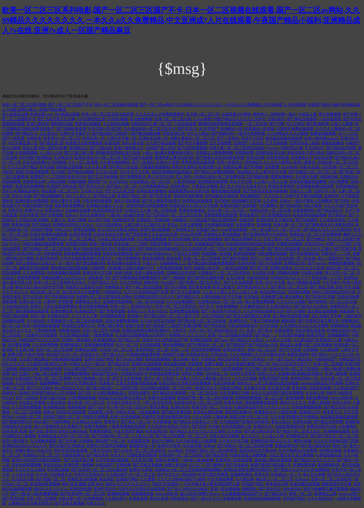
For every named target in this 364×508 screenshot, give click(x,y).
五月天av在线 (106, 172)
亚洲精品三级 (325, 494)
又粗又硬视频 (191, 225)
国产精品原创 (97, 455)
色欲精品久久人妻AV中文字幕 (261, 172)
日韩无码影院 (160, 244)
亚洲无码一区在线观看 (234, 460)
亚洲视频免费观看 (99, 345)
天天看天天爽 (306, 177)
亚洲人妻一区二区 (288, 225)
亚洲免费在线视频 (184, 311)
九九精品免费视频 (151, 239)
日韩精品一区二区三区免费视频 (315, 234)
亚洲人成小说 (30, 302)
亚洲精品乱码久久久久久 (154, 297)
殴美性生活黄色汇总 (78, 326)
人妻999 (49, 302)
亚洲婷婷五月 (297, 436)
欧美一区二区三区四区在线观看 (108, 114)
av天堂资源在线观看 (112, 460)
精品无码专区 (229, 359)
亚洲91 (35, 306)
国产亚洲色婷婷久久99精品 (264, 234)
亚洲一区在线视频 (225, 489)
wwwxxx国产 (348, 494)
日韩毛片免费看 (95, 417)
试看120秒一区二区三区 (248, 417)
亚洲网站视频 (118, 494)
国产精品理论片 (330, 210)
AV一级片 (66, 263)
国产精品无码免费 (328, 422)
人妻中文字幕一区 (121, 138)
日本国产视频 (41, 230)
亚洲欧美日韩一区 (153, 138)
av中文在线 (269, 326)
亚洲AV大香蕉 (167, 162)
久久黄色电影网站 (115, 162)
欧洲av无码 (341, 402)
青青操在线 (20, 225)
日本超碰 (46, 167)
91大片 (15, 244)
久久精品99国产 (346, 388)
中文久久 (117, 455)
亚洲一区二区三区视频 (201, 258)
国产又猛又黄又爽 (79, 460)
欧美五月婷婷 (164, 321)
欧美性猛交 (127, 249)
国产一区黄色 (228, 138)
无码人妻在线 (133, 143)
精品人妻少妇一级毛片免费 (44, 148)
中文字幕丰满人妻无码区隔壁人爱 (212, 484)
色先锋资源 (52, 254)
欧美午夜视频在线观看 (48, 234)
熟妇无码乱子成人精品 (305, 153)
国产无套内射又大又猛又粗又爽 (151, 234)
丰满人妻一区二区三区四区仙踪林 (237, 148)
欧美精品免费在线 (164, 374)
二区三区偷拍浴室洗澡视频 (276, 383)
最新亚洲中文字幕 (336, 484)
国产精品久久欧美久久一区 (195, 422)
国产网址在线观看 (302, 119)
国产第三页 (258, 268)
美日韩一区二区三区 (203, 114)
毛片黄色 (221, 201)
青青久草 (261, 475)
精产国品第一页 (252, 249)
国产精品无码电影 (341, 148)
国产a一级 (152, 378)
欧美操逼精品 (105, 340)
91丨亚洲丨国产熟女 (256, 330)
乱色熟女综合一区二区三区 (220, 302)
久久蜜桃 (270, 201)
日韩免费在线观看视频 (82, 254)
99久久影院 (313, 206)
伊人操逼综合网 (15, 114)
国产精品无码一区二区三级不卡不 (172, 316)
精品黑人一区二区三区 (274, 479)
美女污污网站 (162, 441)
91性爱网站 (268, 206)
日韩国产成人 (207, 230)
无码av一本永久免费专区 (85, 215)
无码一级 (37, 316)
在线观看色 (245, 225)
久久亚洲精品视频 (74, 335)
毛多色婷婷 (247, 263)
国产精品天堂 (118, 364)
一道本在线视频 (234, 268)
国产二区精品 (27, 398)
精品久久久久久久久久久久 (127, 484)
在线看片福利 (77, 244)
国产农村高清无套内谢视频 (265, 191)
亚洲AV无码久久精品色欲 (66, 431)
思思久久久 (267, 374)
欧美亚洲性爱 (80, 234)
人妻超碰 (219, 417)
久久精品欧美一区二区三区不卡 (149, 129)
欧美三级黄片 (224, 287)
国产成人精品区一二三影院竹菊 (112, 388)
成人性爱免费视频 (259, 302)
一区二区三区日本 (203, 393)
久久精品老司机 (332, 220)
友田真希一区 (99, 278)
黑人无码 (183, 177)
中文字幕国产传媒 (234, 393)
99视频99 (179, 220)
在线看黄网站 (304, 210)
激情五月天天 (206, 388)
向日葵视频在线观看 (63, 273)
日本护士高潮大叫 (89, 475)
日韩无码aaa (314, 244)
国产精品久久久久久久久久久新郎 (197, 431)
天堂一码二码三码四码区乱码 (213, 330)
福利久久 (244, 383)
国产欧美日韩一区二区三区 (82, 494)
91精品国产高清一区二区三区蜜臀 (43, 378)
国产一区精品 (253, 359)
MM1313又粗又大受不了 (292, 364)
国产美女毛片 (269, 489)
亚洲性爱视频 (244, 254)
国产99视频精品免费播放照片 (136, 278)
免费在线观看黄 (323, 134)
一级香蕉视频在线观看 (127, 426)
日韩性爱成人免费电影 (248, 455)
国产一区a (96, 407)
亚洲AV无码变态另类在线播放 (36, 460)
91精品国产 (104, 465)
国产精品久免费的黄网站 (214, 172)
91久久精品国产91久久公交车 (88, 369)
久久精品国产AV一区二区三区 (130, 475)
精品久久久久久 (293, 402)
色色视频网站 (227, 306)
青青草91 (111, 422)
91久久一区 (183, 244)
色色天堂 (44, 451)
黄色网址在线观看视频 (69, 268)
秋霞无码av (54, 210)
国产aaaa (221, 340)
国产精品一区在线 (123, 167)
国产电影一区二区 (51, 479)
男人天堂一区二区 (340, 273)
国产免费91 (188, 282)
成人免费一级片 (186, 359)
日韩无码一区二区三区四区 (181, 455)
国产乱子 (206, 306)
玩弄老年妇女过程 (108, 234)
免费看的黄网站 (77, 374)
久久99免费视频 (45, 345)
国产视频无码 (222, 134)
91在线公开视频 (32, 402)
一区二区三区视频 (26, 412)
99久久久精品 (198, 134)
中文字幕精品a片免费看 (297, 451)
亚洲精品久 (78, 148)
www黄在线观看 (233, 230)
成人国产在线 (99, 220)
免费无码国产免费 (273, 378)
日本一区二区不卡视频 (101, 330)
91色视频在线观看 (219, 225)
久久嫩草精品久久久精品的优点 (266, 306)
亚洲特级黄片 (71, 345)
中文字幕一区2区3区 (105, 129)
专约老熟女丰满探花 (221, 196)
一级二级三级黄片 (47, 374)
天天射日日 (63, 158)
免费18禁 (15, 354)
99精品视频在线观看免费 (43, 244)
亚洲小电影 (123, 273)
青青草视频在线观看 (198, 162)
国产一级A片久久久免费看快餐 (216, 499)
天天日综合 (118, 182)
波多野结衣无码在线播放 (146, 206)
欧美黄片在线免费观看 (84, 143)
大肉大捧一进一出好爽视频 (80, 499)
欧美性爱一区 (210, 167)
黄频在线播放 (332, 143)
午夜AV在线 (309, 167)
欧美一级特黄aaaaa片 (321, 138)
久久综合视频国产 (181, 302)
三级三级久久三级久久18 (144, 225)
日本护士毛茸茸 (243, 374)
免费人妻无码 (175, 465)
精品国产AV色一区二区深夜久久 (73, 354)
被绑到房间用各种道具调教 (220, 124)
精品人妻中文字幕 (65, 201)
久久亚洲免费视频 (26, 407)
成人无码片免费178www (200, 494)
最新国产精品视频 (34, 268)
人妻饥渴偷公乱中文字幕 (221, 297)
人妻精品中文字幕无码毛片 (30, 503)
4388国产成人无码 (160, 148)
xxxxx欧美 (289, 167)
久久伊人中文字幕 (233, 441)
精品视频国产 (251, 196)
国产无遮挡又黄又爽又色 (318, 321)
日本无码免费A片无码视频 (44, 162)
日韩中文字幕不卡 (75, 134)
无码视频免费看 (112, 316)
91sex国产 (169, 282)
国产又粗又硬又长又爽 (56, 119)
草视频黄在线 (142, 494)
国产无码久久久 (92, 186)
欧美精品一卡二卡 (286, 475)
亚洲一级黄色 (304, 162)
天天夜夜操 (161, 422)
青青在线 (299, 388)
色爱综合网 (232, 167)
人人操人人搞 (50, 153)
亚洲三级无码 (37, 124)
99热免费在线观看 (272, 254)
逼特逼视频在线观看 (32, 311)
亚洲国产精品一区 (132, 196)
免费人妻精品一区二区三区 (192, 138)
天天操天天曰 (91, 191)
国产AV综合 (32, 297)
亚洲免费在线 (62, 311)
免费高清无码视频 (82, 479)
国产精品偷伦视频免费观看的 (211, 263)
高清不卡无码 (252, 138)
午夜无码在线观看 (97, 201)
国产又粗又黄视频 (148, 465)
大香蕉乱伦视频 (205, 186)
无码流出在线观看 (71, 412)
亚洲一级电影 (336, 374)
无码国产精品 (252, 484)
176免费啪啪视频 (82, 398)
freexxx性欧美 (341, 398)
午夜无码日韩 (257, 278)
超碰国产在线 (173, 354)
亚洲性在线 (302, 422)
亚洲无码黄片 (234, 350)
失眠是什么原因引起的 (84, 287)
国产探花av (337, 215)
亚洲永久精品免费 (208, 412)
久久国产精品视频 (161, 143)
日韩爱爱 (195, 364)
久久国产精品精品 (34, 359)
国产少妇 (36, 431)
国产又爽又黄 (345, 249)
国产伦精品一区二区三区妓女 (47, 249)
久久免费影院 (34, 273)
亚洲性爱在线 (304, 465)
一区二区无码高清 (157, 402)
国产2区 (84, 393)
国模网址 (249, 489)
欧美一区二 (119, 306)
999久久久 (62, 230)
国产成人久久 (113, 354)
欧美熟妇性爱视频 (45, 484)
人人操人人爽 (272, 436)
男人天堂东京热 (161, 177)
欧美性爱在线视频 (305, 484)
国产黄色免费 (199, 287)
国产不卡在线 (290, 350)
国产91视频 (253, 167)
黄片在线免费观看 (93, 306)
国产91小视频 (175, 287)
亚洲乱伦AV (180, 407)
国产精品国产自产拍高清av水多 (252, 345)
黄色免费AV (249, 215)
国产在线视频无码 (276, 215)
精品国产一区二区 (110, 441)
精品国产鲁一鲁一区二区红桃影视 (205, 398)
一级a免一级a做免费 (196, 460)
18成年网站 (61, 422)
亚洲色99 (331, 196)
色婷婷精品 (339, 326)
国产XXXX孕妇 (39, 388)
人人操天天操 (22, 475)
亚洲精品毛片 (142, 306)
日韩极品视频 (287, 273)
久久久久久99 (342, 354)
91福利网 (37, 239)
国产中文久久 (168, 475)
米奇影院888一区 (304, 378)
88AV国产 (42, 422)
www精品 (175, 451)
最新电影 (288, 321)
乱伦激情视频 (141, 119)
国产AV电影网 (270, 263)
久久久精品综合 (320, 499)
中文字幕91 (331, 282)
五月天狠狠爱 (220, 143)
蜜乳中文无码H (184, 167)
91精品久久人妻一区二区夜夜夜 (151, 210)
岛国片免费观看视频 (121, 321)
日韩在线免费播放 (151, 191)
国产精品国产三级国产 (110, 134)
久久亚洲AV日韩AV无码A (169, 426)
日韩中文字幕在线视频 (303, 196)
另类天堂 (15, 210)
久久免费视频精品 (153, 186)
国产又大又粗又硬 (120, 191)
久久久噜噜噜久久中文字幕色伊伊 (257, 354)
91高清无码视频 (292, 335)
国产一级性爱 (13, 138)
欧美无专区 (233, 402)
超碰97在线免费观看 (32, 172)
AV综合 (226, 407)
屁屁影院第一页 (142, 446)
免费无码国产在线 (321, 426)
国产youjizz (317, 263)
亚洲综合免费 (86, 350)
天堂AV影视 (29, 215)
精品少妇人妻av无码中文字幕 (39, 287)
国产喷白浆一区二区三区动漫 (202, 321)
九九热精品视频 (116, 124)
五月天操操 (235, 278)
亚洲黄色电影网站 (118, 302)
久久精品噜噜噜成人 (109, 393)
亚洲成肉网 (294, 398)
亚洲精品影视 (201, 340)
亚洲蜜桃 (263, 225)
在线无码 (246, 220)
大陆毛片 (179, 330)
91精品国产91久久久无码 (39, 340)
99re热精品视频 (67, 114)
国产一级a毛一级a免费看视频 (34, 494)
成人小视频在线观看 (303, 282)
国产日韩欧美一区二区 (110, 436)
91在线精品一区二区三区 (151, 182)
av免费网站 (347, 426)
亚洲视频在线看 (336, 431)
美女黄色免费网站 (69, 206)
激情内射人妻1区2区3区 (174, 158)
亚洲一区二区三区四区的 (176, 306)
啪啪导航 (151, 282)
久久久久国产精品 (23, 167)
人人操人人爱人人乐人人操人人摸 (230, 292)
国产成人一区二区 (121, 186)
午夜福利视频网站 (155, 167)
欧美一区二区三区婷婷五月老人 (60, 282)
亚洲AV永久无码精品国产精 (165, 340)
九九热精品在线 (15, 306)
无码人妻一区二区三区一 (227, 210)
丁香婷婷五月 (183, 230)
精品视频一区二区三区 (60, 191)
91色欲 (214, 426)
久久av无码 (201, 417)
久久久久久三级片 (317, 249)
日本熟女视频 (299, 292)
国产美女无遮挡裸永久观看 (248, 316)
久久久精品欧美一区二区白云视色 (209, 249)
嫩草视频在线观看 (226, 191)
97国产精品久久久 (103, 282)
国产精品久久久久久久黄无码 (327, 230)
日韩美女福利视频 (188, 196)
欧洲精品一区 (231, 129)
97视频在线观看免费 (143, 354)
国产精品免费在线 (176, 412)
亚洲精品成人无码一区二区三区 (64, 436)
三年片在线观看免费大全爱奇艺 (86, 258)
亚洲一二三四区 (339, 244)
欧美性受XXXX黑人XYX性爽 (193, 206)
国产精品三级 (104, 196)
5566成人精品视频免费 (116, 239)
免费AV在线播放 (161, 398)
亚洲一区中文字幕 (270, 282)
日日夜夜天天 (61, 475)
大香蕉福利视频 (169, 268)
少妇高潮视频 (231, 369)
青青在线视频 (84, 230)
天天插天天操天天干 (123, 402)
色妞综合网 (28, 369)
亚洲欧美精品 (281, 268)
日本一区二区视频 (41, 499)
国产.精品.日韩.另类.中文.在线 (335, 287)
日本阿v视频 (117, 119)
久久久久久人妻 (84, 316)
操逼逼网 (346, 311)
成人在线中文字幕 (326, 316)
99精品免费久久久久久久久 (63, 278)
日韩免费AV (180, 186)
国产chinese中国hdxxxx (153, 254)
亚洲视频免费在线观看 (315, 186)
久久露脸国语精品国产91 (241, 494)
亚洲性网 (123, 465)
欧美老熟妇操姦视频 (309, 215)
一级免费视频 (102, 335)
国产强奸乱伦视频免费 (205, 278)
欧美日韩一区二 (205, 407)
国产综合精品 (237, 465)
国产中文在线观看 (238, 282)
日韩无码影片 (139, 393)
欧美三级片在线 (53, 398)
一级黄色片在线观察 (40, 335)
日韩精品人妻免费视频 (214, 153)
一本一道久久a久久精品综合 (289, 359)
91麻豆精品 (56, 402)
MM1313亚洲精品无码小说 (333, 292)
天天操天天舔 (279, 388)
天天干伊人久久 (15, 292)
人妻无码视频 (184, 182)
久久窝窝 (147, 479)
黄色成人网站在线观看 (273, 460)
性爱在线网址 (73, 455)
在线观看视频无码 (290, 426)
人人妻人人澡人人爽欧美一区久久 (203, 378)
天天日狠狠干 (26, 383)
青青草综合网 (277, 484)
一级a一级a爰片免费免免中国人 (168, 153)
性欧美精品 (179, 499)
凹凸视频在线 (257, 177)
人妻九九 (58, 220)
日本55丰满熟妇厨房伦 (20, 191)
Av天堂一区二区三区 (116, 350)
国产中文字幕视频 (192, 143)
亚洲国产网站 (127, 479)
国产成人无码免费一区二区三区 (181, 436)
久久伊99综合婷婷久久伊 (263, 311)
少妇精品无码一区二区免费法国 (218, 177)
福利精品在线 (62, 124)
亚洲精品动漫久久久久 (105, 206)
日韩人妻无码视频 (224, 436)
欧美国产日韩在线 (62, 186)
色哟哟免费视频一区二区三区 (259, 398)
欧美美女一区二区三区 (61, 138)
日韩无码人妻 (291, 148)
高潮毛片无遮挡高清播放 (106, 446)
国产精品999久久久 (253, 287)
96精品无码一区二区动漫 (270, 210)
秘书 (188, 268)
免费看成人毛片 (88, 302)
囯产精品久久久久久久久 (314, 460)
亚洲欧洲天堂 (123, 220)
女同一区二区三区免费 (54, 350)
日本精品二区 (216, 374)
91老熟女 (208, 359)
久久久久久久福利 (291, 302)
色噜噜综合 (113, 287)
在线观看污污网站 (236, 114)
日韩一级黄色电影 (149, 273)
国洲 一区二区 (300, 494)
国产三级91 (20, 374)
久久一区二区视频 (83, 162)
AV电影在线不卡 (134, 374)
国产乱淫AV (187, 129)
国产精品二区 (129, 340)
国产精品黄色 (216, 455)
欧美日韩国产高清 (37, 206)
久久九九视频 (245, 378)
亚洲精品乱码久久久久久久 (24, 446)
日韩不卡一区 (325, 191)
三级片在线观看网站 (60, 306)
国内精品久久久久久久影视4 (268, 162)
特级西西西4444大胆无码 (188, 191)
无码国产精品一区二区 (61, 417)
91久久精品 (295, 124)
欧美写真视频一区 (236, 426)
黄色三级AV (281, 422)
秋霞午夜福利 (95, 426)
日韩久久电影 (192, 374)
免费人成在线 (319, 402)
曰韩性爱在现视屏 (142, 455)
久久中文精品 (131, 282)
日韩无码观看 (320, 388)
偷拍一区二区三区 (262, 350)
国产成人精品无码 (259, 431)
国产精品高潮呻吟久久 (242, 239)
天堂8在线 (219, 354)
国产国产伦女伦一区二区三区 (334, 436)
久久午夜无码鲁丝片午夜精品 (294, 417)
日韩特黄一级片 (283, 114)
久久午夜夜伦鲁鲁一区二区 (247, 364)
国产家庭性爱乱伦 (17, 422)
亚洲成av (134, 316)
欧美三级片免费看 (213, 475)
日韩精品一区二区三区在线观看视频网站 (187, 470)
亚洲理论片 (238, 321)
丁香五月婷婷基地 (264, 321)
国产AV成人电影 (129, 359)
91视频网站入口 (172, 263)
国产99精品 (315, 239)
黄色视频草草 (328, 465)
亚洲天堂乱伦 (105, 489)
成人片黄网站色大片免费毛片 (58, 426)
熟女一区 (339, 446)
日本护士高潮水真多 (80, 383)
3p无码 (167, 378)
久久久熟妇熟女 (109, 225)
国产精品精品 (290, 206)
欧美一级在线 (101, 244)
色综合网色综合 (273, 292)
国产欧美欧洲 (317, 124)
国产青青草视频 (112, 311)
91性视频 (310, 350)
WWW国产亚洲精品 (35, 158)
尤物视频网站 (338, 335)
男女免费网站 (174, 345)
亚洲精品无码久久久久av (73, 225)
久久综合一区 (125, 369)
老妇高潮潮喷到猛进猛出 (171, 172)
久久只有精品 (212, 316)
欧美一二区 (180, 350)
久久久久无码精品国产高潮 (145, 292)
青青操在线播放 (88, 124)
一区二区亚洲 (256, 124)
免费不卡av (34, 210)
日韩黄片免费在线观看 (295, 129)
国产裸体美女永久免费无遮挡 (329, 225)
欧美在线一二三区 (327, 278)
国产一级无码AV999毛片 (221, 311)
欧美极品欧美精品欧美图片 (300, 374)
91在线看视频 (26, 153)
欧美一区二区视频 (328, 364)
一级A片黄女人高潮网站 (312, 201)
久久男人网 (24, 350)
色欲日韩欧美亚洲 (310, 330)
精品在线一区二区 (45, 292)
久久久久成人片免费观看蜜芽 (160, 114)
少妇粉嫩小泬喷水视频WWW (130, 268)
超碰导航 (173, 258)
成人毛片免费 (314, 475)
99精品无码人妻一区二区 (151, 124)
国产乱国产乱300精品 (66, 446)
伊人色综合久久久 (69, 388)
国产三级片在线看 (138, 158)
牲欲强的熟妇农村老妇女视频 (250, 244)
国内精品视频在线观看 (283, 138)
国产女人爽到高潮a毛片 (161, 201)
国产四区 (199, 426)
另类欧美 (33, 138)
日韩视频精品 (346, 186)
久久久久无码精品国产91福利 (181, 479)
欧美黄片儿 (332, 412)
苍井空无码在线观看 (70, 451)
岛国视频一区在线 (216, 254)
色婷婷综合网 (34, 182)
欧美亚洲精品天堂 (108, 210)
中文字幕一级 (256, 369)
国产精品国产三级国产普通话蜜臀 (174, 326)
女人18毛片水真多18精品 (117, 230)
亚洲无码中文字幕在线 (274, 220)
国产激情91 (214, 465)
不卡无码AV (314, 148)
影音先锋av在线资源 (124, 263)
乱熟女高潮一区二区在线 (295, 258)
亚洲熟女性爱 (50, 369)
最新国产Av (97, 182)
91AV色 (42, 475)
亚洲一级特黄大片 (129, 148)
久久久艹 (196, 465)
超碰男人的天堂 (206, 268)
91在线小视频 (312, 273)
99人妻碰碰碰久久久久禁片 (160, 369)
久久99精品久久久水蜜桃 (287, 134)
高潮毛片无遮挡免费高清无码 (166, 417)
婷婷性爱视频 (28, 278)
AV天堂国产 (209, 129)
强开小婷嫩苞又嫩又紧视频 (325, 489)
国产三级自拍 (101, 148)
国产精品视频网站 (48, 196)
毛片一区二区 (127, 345)
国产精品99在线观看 (169, 393)
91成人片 (150, 263)
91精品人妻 (307, 114)
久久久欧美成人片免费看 (196, 441)
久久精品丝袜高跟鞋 (32, 220)
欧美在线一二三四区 (131, 244)
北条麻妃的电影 (78, 210)
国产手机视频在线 (304, 254)
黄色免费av (294, 297)
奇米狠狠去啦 (54, 407)
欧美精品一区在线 (259, 129)
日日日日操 (255, 158)
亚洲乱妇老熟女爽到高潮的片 (146, 330)
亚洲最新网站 (241, 475)
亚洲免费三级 (272, 297)
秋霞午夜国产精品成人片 (270, 465)
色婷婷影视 (76, 407)
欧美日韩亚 (316, 335)
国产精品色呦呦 (80, 172)
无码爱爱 (271, 167)
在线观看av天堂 (101, 412)
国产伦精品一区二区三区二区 (312, 172)
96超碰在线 (328, 177)
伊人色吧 (58, 172)
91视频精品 (112, 292)
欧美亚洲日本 (156, 431)
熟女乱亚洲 (158, 499)
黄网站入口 (136, 311)
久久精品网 (329, 350)
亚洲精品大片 (310, 412)
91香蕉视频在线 (329, 455)
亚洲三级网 (76, 220)
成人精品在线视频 (322, 311)
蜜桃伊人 (260, 114)
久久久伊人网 (95, 167)
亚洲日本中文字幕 (97, 273)
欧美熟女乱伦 (197, 354)
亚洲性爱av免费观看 (31, 201)
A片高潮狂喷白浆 (91, 119)
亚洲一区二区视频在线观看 (230, 335)
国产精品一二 (265, 335)
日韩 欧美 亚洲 (14, 431)
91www (272, 148)
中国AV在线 (125, 412)
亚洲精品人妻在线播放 (222, 234)
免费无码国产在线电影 (238, 206)
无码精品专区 (58, 316)
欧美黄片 (106, 383)
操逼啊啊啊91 (50, 383)
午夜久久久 (95, 503)
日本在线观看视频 (26, 465)
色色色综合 (292, 489)
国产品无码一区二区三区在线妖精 (99, 470)
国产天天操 (67, 441)
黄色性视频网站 (158, 359)
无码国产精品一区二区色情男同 (211, 451)
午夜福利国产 (325, 359)
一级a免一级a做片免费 (125, 215)
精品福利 (188, 475)
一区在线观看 (330, 119)
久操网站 (86, 441)
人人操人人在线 (278, 340)
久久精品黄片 (116, 499)
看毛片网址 (159, 407)
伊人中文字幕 (240, 182)
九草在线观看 (185, 124)
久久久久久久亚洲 (309, 268)
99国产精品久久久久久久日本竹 (239, 119)
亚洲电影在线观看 (213, 182)
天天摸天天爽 (22, 479)
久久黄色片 (48, 134)
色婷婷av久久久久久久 (187, 335)
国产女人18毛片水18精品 (187, 489)
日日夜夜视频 (19, 345)
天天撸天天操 (254, 388)
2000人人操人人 (78, 196)
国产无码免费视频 (192, 148)
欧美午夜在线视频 (155, 230)
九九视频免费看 (43, 441)
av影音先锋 (287, 412)
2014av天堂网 (190, 234)
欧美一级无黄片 (15, 441)
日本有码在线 (277, 158)
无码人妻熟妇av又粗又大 (35, 263)
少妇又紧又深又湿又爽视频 (291, 455)
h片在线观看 (150, 345)
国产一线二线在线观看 (143, 287)
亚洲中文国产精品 (99, 359)
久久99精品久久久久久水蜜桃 (304, 326)
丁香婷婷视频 (45, 330)
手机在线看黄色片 (243, 326)
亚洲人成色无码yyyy (202, 369)
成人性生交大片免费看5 (81, 292)
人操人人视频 (341, 124)
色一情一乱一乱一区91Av (127, 407)
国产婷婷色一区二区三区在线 (332, 302)
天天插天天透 (263, 273)
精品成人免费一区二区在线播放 (306, 345)
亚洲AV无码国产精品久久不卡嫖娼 (47, 393)
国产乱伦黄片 (210, 282)
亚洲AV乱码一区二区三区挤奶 (293, 369)
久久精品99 (35, 321)
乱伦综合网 (323, 158)
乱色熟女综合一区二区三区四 (198, 402)
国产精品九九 (26, 134)
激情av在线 (302, 441)
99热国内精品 (69, 330)
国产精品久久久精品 (311, 306)
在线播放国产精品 (209, 244)
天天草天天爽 (142, 460)
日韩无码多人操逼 (304, 143)
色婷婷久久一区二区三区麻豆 (71, 239)
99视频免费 (244, 153)
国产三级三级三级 (79, 153)
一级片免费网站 (127, 258)
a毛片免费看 (338, 182)
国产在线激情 (306, 220)
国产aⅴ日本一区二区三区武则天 (140, 451)
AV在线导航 (192, 446)
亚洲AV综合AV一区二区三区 (97, 158)
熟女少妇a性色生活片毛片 (94, 249)
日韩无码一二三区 (336, 254)
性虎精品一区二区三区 (41, 455)
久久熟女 (234, 431)
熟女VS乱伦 (157, 311)
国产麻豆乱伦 (275, 494)
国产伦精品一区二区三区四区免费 (245, 446)
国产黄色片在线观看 (283, 249)
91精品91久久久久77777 (290, 278)
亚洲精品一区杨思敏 (153, 220)
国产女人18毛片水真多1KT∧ (243, 186)
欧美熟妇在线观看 (197, 201)
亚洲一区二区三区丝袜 (172, 119)
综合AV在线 (21, 196)
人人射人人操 (142, 436)
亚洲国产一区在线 (248, 143)
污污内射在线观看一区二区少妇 (166, 388)
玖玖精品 (251, 297)
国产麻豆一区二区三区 (289, 287)
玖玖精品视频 (58, 470)
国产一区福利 (143, 162)
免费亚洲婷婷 (298, 354)
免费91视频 (213, 364)
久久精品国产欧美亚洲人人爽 (317, 340)
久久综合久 (273, 196)
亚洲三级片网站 (110, 326)
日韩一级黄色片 (230, 162)
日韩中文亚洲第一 (167, 484)
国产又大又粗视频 (103, 177)
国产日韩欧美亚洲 (71, 129)
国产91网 (276, 124)
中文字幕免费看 (220, 479)
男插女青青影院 (281, 186)
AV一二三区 (348, 134)
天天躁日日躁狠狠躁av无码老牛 (141, 335)
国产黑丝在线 (215, 326)
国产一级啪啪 (174, 278)
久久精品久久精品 (87, 422)
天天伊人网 (314, 393)
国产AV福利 (296, 311)
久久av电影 (202, 119)
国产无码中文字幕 (320, 297)
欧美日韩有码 (47, 258)
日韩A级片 (276, 119)
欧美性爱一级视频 (79, 465)
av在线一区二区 (28, 417)
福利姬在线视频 (69, 167)
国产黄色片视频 (235, 258)
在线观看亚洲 (138, 441)
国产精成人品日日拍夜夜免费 (220, 158)
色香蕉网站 (283, 330)
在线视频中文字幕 (246, 201)
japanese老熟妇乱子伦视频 (322, 383)
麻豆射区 (106, 479)
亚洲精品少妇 (295, 263)
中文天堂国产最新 (128, 431)
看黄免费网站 (282, 177)
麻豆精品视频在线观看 (339, 417)
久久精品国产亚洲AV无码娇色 (244, 422)
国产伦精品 (41, 225)
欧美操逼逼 (138, 499)
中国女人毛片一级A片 (87, 364)
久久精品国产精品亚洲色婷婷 (213, 220)
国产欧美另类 (160, 196)
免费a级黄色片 (287, 446)
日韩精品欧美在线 (270, 153)
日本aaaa (302, 479)
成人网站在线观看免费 (291, 316)
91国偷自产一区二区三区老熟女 (224, 273)
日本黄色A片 (301, 158)
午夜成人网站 (230, 388)
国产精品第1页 (51, 143)
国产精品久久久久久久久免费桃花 (302, 470)
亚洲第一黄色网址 (77, 340)
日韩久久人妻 (300, 191)
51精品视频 (56, 182)
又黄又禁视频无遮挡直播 (136, 383)
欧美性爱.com (41, 114)
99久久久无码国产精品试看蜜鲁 (277, 393)
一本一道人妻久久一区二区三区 (275, 230)
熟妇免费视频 (317, 398)
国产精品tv (320, 354)
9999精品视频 (330, 451)
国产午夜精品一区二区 (205, 345)
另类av (285, 201)
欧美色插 (112, 143)
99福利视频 (76, 182)
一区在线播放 (148, 412)
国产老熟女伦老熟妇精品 (158, 249)
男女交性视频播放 (207, 239)
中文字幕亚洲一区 (23, 143)
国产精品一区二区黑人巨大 (299, 431)
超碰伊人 (9, 393)
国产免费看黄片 (133, 177)
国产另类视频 (52, 215)
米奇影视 (65, 302)
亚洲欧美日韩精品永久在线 (117, 153)
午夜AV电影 (34, 354)
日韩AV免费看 (167, 460)
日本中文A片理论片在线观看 (141, 489)
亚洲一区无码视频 (125, 417)
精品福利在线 (174, 364)
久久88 (145, 321)
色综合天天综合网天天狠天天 (122, 398)
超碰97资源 (134, 326)
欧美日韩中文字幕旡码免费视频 (185, 383)
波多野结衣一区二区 (152, 350)
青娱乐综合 (52, 465)
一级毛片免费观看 (250, 134)
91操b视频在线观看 (66, 359)
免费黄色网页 (100, 431)
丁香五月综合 (100, 451)
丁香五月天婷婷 (186, 254)
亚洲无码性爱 (80, 489)
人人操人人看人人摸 (270, 182)
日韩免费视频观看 (307, 407)
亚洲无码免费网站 (30, 186)
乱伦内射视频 (179, 239)
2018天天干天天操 (134, 172)
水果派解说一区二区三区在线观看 (75, 321)
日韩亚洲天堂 (174, 134)
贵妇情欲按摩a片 (238, 412)
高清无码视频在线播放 (307, 182)
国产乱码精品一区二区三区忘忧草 (174, 215)
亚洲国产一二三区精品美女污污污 (58, 177)
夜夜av (48, 412)
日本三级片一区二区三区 (283, 239)
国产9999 (341, 201)
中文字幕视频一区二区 (91, 378)
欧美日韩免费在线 (118, 254)
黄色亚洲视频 (153, 258)
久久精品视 (244, 479)
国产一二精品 (261, 258)
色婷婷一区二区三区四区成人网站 (104, 297)
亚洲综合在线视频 (146, 364)
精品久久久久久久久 (50, 489)
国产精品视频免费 (146, 134)
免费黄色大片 (265, 412)
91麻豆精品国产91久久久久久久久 (262, 407)
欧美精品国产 (86, 311)
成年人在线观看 (127, 201)
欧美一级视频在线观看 (41, 326)
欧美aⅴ (209, 446)
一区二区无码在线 (149, 302)
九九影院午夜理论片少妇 (46, 364)
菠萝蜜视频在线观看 (220, 215)
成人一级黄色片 (330, 258)
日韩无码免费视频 (206, 350)
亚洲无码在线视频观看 (262, 499)
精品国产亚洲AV (105, 374)
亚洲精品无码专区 (181, 273)
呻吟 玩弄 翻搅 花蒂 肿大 (82, 484)
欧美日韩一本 (93, 138)
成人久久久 (250, 436)
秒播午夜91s (25, 451)
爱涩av (172, 225)
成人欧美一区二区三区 (86, 402)
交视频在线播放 (289, 244)
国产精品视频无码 (91, 263)
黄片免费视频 (329, 114)
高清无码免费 (224, 383)
